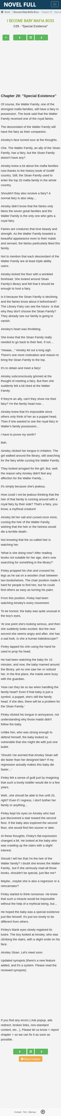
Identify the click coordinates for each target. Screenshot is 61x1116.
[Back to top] (43, 1112)
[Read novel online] (20, 5)
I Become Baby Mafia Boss (30, 20)
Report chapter (31, 1059)
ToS (25, 1111)
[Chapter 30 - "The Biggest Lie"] (41, 37)
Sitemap (32, 1111)
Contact (17, 1111)
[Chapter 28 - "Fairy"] (19, 37)
